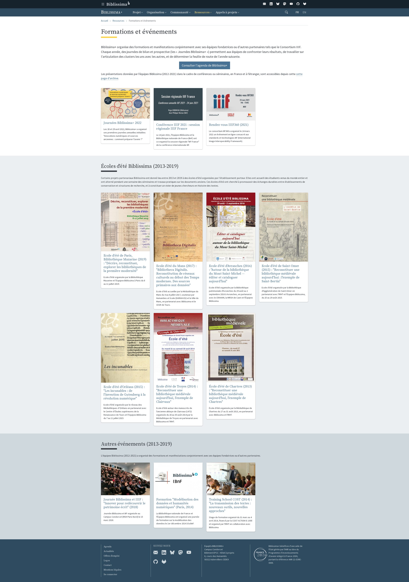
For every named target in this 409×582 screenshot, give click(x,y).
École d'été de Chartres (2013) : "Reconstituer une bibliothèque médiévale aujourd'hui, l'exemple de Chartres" (230, 394)
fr (297, 12)
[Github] (298, 4)
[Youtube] (291, 4)
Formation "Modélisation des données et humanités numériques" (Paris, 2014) (177, 503)
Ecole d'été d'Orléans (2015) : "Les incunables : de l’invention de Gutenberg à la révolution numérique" (125, 393)
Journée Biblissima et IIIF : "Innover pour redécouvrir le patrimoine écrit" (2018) (124, 503)
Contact (108, 565)
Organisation (155, 12)
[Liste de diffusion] (264, 4)
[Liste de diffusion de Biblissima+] (155, 552)
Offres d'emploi (111, 556)
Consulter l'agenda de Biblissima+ (204, 65)
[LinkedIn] (271, 4)
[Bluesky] (277, 4)
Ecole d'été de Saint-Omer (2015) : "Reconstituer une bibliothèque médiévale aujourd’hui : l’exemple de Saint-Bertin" (280, 273)
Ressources (202, 12)
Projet (137, 12)
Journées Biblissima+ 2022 (122, 123)
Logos (107, 560)
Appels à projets (226, 12)
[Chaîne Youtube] (189, 552)
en (304, 12)
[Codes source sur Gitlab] (164, 561)
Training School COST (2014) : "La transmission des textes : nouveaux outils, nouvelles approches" (230, 505)
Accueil (104, 20)
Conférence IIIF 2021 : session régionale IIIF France (178, 127)
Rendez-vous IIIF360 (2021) (229, 125)
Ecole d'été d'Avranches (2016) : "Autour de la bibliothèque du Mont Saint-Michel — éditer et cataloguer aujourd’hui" (230, 273)
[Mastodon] (284, 4)
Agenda (107, 546)
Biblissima (111, 12)
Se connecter (110, 574)
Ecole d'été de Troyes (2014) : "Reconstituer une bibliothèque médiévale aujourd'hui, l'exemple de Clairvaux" (177, 394)
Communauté (179, 12)
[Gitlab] (304, 4)
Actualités (109, 551)
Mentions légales (112, 569)
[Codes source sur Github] (155, 561)
